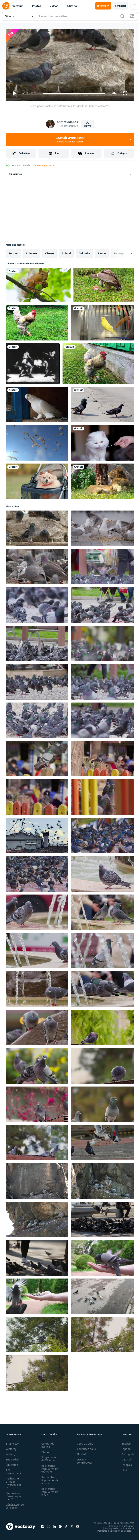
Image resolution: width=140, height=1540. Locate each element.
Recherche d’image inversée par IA (13, 1481)
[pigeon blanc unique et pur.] (37, 403)
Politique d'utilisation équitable (111, 1529)
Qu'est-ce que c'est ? (44, 165)
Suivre (87, 125)
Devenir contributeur (82, 1459)
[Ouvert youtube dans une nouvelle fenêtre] (77, 1524)
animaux (31, 252)
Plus (121, 1468)
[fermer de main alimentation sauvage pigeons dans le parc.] (102, 1256)
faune (102, 252)
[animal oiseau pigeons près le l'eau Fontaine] (102, 872)
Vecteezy (11, 1447)
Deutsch (124, 1458)
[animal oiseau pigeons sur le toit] (37, 1026)
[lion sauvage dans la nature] (102, 480)
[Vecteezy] (5, 6)
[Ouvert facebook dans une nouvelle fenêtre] (42, 1524)
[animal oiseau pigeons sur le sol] (37, 565)
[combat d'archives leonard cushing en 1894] (33, 362)
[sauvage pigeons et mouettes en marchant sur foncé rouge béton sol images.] (102, 1141)
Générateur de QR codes (13, 1504)
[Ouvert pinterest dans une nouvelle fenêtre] (60, 1524)
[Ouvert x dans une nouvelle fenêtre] (71, 1524)
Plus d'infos (15, 172)
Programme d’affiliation (47, 1457)
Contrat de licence (46, 1443)
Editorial (72, 6)
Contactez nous (84, 1447)
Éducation (12, 1463)
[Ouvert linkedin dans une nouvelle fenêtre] (54, 1524)
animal (66, 252)
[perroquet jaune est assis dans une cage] (102, 321)
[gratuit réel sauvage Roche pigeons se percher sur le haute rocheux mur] (37, 1179)
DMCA (44, 1450)
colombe (84, 252)
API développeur (13, 1470)
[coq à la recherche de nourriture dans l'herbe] (98, 362)
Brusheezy (12, 1442)
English (123, 1442)
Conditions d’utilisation (118, 1524)
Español (124, 1447)
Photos (36, 6)
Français (124, 1463)
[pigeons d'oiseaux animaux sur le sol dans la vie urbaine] (102, 1218)
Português (125, 1452)
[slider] (74, 93)
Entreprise (12, 1458)
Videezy (10, 1452)
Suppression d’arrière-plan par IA (14, 1494)
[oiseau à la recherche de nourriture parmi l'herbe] (37, 321)
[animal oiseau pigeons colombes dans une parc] (102, 795)
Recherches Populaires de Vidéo (48, 1490)
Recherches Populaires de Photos (48, 1478)
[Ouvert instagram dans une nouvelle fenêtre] (48, 1524)
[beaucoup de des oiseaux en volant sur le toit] (37, 834)
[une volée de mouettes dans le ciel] (37, 441)
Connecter (120, 5)
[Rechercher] (122, 16)
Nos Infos (81, 1452)
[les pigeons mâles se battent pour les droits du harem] (37, 527)
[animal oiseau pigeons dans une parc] (37, 757)
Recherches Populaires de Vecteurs (48, 1467)
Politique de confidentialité (116, 1526)
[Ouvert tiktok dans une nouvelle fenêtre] (66, 1524)
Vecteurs (17, 6)
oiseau (49, 252)
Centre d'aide (83, 1442)
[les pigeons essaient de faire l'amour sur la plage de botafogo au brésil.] (102, 403)
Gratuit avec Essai (70, 139)
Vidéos (54, 6)
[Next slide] (125, 252)
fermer (13, 252)
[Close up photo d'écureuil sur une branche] (38, 283)
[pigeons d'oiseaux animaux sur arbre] (37, 1333)
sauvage (119, 252)
